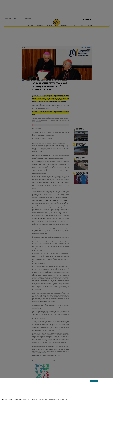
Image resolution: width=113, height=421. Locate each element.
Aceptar (93, 380)
